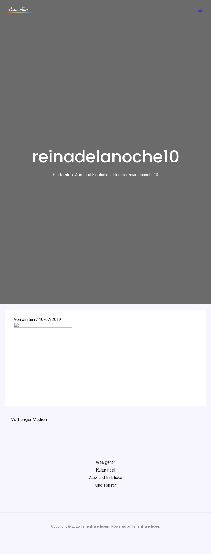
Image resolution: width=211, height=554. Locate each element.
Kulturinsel (105, 470)
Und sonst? (105, 485)
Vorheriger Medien (26, 419)
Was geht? (105, 462)
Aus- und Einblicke (105, 477)
